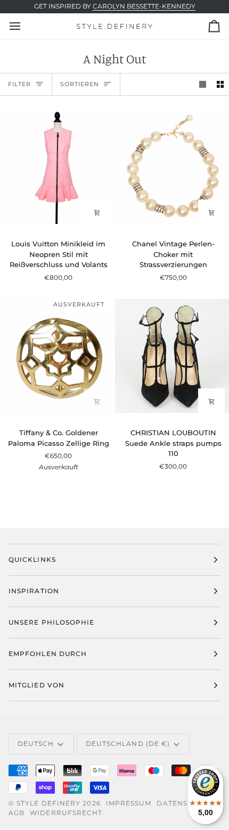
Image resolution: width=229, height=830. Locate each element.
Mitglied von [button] (36, 685)
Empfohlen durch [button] (48, 654)
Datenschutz (185, 803)
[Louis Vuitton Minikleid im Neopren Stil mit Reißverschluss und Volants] (57, 167)
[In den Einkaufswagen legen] (97, 213)
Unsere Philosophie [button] (51, 622)
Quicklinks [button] (32, 559)
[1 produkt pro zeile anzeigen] (202, 84)
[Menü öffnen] (24, 26)
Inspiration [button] (34, 591)
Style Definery (48, 803)
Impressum (129, 803)
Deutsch (36, 744)
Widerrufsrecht (66, 813)
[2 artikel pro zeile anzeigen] (220, 84)
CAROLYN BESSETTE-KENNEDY (144, 6)
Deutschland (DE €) (128, 744)
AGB (16, 813)
